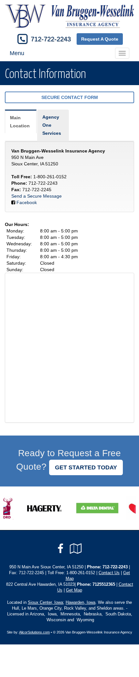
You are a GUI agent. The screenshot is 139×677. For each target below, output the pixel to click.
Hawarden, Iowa (80, 602)
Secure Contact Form (69, 97)
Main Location (20, 121)
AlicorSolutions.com (34, 632)
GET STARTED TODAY (86, 467)
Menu (17, 53)
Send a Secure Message (36, 196)
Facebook (26, 202)
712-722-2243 (51, 39)
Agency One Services (51, 125)
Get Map (74, 590)
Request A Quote (99, 39)
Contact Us (109, 573)
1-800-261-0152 (50, 176)
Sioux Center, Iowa (45, 602)
